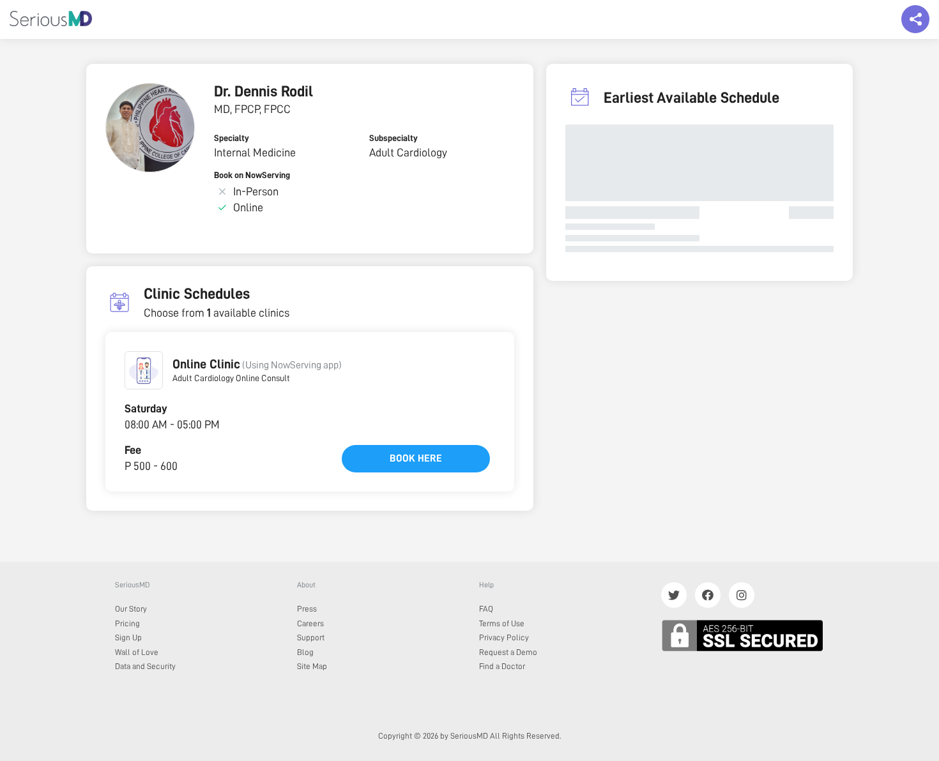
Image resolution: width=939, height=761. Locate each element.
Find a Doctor (502, 666)
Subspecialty (393, 137)
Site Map (312, 666)
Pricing (127, 623)
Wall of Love (136, 652)
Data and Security (145, 666)
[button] (144, 370)
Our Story (131, 609)
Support (310, 637)
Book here (416, 458)
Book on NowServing (252, 174)
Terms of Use (501, 623)
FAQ (486, 609)
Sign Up (128, 637)
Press (307, 609)
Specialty (231, 137)
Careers (310, 623)
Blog (305, 652)
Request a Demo (508, 652)
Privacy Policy (504, 637)
